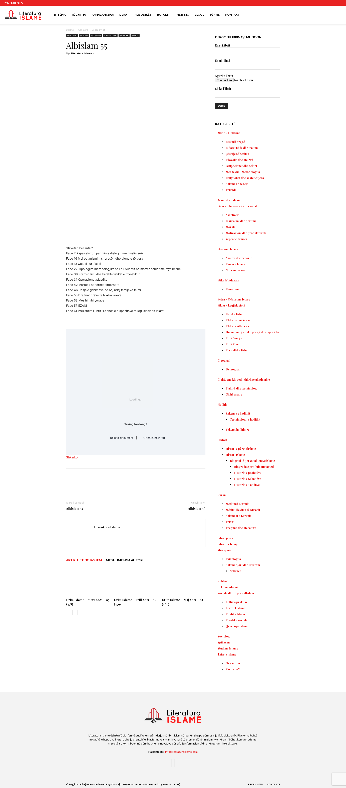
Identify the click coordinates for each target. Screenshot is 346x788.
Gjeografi (223, 360)
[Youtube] (339, 3)
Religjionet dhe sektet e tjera (245, 178)
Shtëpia (60, 14)
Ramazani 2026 (103, 14)
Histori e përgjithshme (241, 449)
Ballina (70, 29)
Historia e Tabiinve (247, 485)
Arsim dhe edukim (229, 200)
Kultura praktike (237, 602)
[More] (169, 484)
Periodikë (124, 35)
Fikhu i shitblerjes (237, 326)
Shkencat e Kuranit (238, 516)
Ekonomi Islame (228, 249)
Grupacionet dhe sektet (241, 166)
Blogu (199, 14)
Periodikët (143, 14)
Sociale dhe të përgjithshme (236, 593)
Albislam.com (110, 35)
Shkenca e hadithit (238, 413)
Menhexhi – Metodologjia (243, 172)
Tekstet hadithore (237, 430)
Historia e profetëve (247, 473)
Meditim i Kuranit (237, 504)
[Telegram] (141, 484)
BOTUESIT (96, 35)
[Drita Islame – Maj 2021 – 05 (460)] (183, 581)
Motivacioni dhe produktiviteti (246, 233)
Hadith (222, 405)
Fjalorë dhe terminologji (242, 388)
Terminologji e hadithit (245, 419)
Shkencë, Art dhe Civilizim (243, 565)
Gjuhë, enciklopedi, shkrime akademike (243, 379)
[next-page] (74, 612)
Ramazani (232, 289)
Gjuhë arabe (234, 394)
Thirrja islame (226, 654)
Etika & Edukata (228, 280)
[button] (337, 15)
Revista (135, 35)
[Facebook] (319, 3)
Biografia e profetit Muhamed (254, 467)
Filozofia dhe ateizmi (239, 160)
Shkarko (72, 457)
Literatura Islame (81, 53)
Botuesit (164, 14)
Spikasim (223, 642)
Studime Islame (227, 648)
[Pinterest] (113, 484)
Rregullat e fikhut (237, 350)
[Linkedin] (132, 484)
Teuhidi (231, 190)
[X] (332, 3)
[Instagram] (326, 3)
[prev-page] (68, 612)
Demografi (233, 369)
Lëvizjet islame (235, 608)
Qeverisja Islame (237, 626)
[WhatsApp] (123, 484)
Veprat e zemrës (236, 239)
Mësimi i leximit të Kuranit (243, 510)
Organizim (233, 663)
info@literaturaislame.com (181, 751)
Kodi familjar (234, 338)
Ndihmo (183, 14)
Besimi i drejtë (235, 142)
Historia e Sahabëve (247, 479)
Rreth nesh (255, 784)
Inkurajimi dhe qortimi (241, 221)
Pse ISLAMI (234, 669)
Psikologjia (233, 559)
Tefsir (230, 522)
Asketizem (232, 215)
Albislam (83, 29)
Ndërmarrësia (235, 270)
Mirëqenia (224, 550)
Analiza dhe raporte (239, 258)
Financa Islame (236, 264)
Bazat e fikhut (234, 314)
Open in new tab (154, 437)
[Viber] (150, 484)
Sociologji (224, 636)
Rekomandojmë (227, 587)
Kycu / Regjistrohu (13, 2)
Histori (222, 440)
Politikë (222, 581)
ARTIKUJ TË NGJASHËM (84, 560)
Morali (230, 227)
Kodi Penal (233, 344)
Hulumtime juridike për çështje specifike (253, 332)
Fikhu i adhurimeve (238, 320)
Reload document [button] (121, 437)
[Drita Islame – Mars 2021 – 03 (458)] (88, 581)
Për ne (215, 14)
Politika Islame (236, 614)
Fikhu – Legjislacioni (231, 305)
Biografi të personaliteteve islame (252, 461)
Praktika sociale (236, 620)
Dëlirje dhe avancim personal (237, 206)
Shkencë (235, 571)
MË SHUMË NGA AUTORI (124, 560)
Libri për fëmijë (227, 544)
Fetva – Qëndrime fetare (233, 299)
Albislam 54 (74, 508)
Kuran (221, 495)
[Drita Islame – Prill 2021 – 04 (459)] (136, 581)
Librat (124, 14)
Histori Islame (235, 455)
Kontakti (232, 14)
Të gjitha (78, 14)
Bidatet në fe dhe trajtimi (242, 148)
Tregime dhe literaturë (241, 528)
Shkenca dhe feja (237, 184)
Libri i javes (225, 538)
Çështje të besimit (237, 154)
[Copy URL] (159, 484)
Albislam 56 (196, 508)
